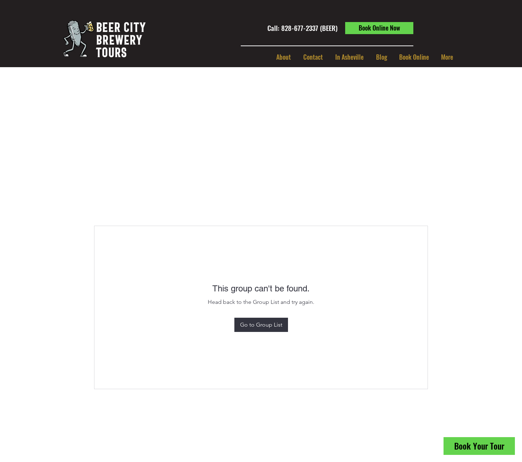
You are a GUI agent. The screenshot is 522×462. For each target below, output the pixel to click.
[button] (349, 57)
